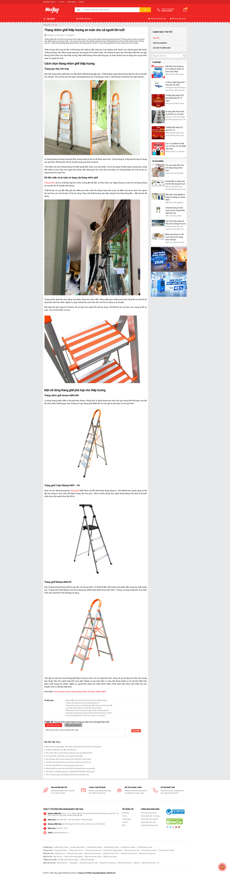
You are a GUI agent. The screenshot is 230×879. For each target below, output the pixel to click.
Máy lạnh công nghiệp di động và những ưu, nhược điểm (175, 197)
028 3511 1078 (61, 828)
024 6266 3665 (86, 820)
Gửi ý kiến (136, 731)
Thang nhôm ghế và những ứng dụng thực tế (104, 39)
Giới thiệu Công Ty (49, 2)
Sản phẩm (50, 19)
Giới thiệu (125, 813)
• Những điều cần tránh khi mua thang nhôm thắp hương (86, 700)
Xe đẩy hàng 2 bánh (77, 847)
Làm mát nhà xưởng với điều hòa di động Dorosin (175, 222)
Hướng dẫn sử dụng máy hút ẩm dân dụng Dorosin (175, 182)
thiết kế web (67, 873)
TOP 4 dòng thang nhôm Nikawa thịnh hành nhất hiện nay (67, 775)
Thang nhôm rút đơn (148, 850)
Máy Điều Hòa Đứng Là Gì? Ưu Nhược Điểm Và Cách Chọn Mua (174, 69)
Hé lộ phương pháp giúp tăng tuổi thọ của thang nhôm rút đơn (75, 43)
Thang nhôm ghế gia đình (112, 850)
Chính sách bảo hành (149, 813)
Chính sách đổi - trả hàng (150, 816)
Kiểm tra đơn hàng (179, 19)
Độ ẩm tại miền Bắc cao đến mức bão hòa (61, 750)
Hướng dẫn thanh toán (149, 825)
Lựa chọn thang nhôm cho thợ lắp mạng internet (88, 41)
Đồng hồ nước (60, 853)
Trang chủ (47, 25)
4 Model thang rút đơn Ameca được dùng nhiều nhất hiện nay (175, 210)
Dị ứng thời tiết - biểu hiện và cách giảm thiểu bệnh (64, 756)
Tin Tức (61, 2)
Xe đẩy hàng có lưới (145, 847)
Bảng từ (137, 863)
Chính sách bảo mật (148, 822)
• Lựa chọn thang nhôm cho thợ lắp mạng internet (83, 708)
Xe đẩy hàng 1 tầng (61, 847)
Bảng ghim (74, 863)
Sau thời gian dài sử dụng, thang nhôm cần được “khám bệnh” (68, 759)
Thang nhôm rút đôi (131, 850)
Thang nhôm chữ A (76, 850)
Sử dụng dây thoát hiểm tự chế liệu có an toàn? (174, 112)
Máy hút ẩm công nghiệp (73, 856)
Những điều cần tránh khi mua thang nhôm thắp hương (65, 39)
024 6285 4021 (61, 820)
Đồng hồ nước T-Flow (111, 853)
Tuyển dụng (71, 2)
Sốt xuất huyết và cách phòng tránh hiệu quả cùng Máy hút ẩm (69, 753)
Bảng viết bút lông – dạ (150, 863)
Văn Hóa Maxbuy (160, 43)
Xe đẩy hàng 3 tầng (111, 847)
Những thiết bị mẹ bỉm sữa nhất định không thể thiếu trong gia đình (70, 768)
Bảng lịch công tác (125, 863)
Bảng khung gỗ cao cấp (89, 863)
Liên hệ (81, 2)
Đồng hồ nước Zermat (147, 853)
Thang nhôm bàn (60, 850)
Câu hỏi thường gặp (161, 48)
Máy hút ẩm (57, 856)
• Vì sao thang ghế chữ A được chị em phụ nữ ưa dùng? (85, 715)
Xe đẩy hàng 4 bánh (128, 847)
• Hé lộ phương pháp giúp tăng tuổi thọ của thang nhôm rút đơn (88, 713)
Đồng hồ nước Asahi (75, 853)
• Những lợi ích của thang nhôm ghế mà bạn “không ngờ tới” (87, 710)
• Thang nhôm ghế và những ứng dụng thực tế (82, 703)
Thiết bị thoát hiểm (87, 860)
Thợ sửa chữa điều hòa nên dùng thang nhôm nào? (65, 765)
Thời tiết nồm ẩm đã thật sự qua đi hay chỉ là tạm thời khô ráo (68, 762)
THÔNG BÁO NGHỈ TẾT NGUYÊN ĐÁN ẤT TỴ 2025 (174, 98)
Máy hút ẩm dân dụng (93, 856)
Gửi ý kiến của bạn (53, 725)
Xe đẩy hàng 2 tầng (94, 847)
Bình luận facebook (73, 725)
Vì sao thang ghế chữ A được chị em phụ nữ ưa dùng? (118, 43)
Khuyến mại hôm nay (158, 19)
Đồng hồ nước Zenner (129, 853)
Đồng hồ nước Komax (93, 853)
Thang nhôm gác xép (93, 850)
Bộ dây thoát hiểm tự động (68, 860)
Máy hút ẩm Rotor (110, 856)
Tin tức (54, 25)
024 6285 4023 (74, 820)
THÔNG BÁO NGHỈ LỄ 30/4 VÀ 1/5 (174, 128)
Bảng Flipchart (62, 863)
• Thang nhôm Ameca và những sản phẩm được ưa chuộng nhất (88, 705)
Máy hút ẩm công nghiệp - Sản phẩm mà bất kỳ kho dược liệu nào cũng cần (73, 747)
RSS (123, 825)
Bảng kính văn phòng (108, 863)
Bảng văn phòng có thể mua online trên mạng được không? (174, 237)
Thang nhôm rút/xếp (166, 850)
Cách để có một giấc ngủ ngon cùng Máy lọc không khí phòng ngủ (70, 771)
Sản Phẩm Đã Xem (83, 19)
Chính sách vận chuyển (149, 819)
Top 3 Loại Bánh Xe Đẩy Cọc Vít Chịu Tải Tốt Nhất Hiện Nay (175, 146)
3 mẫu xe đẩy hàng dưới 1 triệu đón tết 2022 (175, 83)
